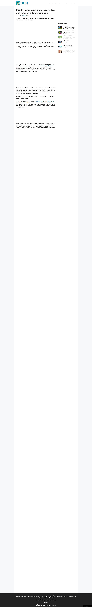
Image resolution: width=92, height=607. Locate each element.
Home (48, 3)
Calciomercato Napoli (63, 3)
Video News (72, 3)
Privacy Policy (48, 605)
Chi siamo (38, 605)
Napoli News (54, 3)
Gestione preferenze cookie (87, 606)
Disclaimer (54, 605)
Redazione (43, 605)
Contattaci (54, 599)
